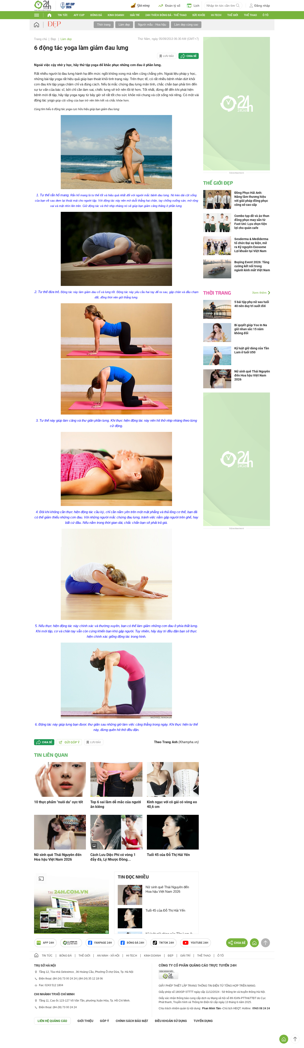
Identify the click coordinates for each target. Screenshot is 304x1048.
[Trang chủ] (41, 25)
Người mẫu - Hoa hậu (152, 24)
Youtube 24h (199, 942)
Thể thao (250, 15)
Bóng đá (96, 15)
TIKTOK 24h (166, 942)
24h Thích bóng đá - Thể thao (165, 15)
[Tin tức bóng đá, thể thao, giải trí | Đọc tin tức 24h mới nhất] (42, 5)
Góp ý (104, 1021)
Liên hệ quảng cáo (52, 1021)
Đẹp (54, 39)
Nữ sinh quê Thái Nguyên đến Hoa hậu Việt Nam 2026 (57, 857)
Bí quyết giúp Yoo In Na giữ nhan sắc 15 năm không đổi (250, 329)
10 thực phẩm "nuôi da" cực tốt (58, 802)
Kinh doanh (116, 15)
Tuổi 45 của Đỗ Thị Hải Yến (168, 855)
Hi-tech (216, 15)
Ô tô (265, 15)
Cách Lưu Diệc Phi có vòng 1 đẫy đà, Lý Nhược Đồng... (113, 857)
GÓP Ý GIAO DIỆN (13, 1036)
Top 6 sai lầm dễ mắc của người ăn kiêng (115, 804)
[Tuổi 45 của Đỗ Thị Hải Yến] (173, 832)
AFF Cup (79, 15)
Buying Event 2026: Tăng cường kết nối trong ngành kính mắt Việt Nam (252, 266)
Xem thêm (259, 292)
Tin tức (63, 15)
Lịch (196, 5)
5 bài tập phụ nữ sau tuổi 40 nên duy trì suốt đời (251, 304)
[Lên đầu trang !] (295, 1039)
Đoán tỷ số (172, 5)
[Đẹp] (55, 24)
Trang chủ (40, 39)
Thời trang (103, 24)
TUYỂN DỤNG (203, 1021)
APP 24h (48, 942)
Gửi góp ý (72, 742)
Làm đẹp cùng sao (186, 24)
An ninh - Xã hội (108, 955)
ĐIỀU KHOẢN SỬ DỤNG (171, 1021)
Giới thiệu (85, 1021)
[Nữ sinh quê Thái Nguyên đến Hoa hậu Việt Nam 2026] (60, 832)
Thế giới (84, 955)
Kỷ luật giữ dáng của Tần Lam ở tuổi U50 (251, 350)
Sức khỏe (198, 15)
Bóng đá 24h (135, 942)
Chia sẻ (191, 56)
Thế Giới (232, 15)
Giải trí (134, 15)
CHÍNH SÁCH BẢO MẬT (132, 1021)
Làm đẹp (124, 24)
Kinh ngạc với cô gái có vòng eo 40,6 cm (172, 804)
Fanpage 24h (103, 942)
